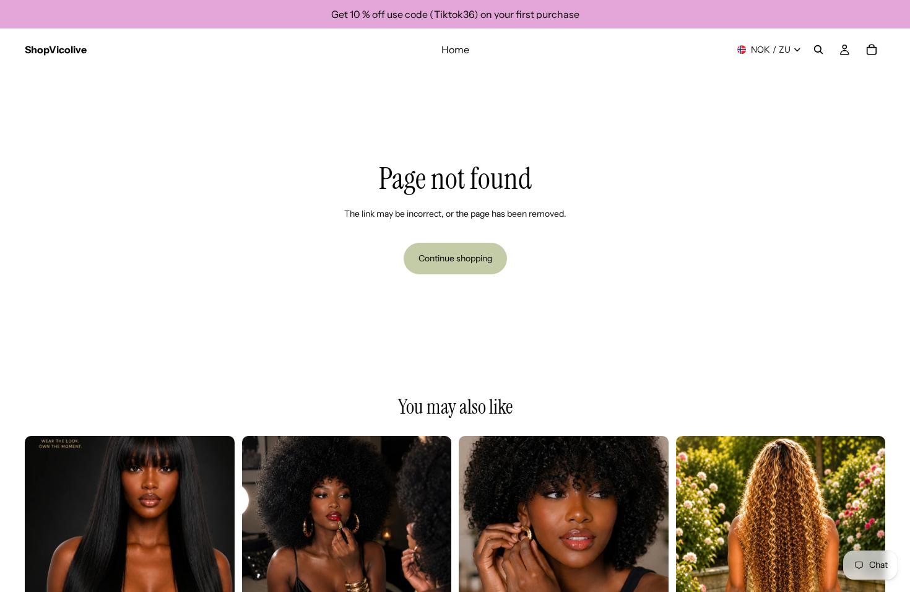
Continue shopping (455, 258)
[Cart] (871, 49)
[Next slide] (216, 540)
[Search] (818, 49)
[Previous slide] (43, 540)
